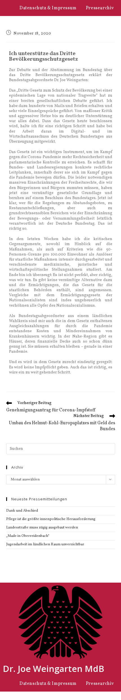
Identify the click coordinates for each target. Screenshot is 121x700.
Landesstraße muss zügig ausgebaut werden (42, 527)
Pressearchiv (100, 8)
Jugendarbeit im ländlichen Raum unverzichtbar (45, 544)
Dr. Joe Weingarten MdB (53, 668)
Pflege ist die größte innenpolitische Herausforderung (50, 519)
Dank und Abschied (22, 510)
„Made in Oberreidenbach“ (27, 536)
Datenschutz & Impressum (48, 8)
